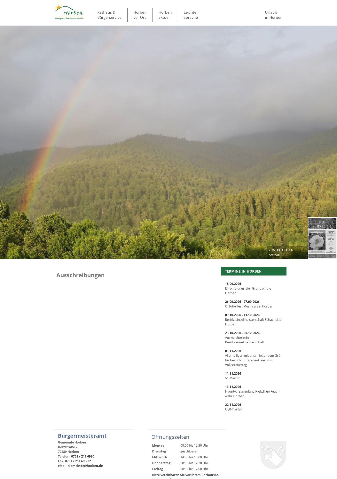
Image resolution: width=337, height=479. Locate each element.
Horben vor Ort (140, 15)
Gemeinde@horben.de (85, 466)
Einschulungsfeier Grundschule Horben (248, 288)
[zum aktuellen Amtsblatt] (322, 238)
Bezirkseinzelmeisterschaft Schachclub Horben (253, 319)
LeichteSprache (191, 15)
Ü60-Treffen (234, 407)
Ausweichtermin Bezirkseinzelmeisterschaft (244, 337)
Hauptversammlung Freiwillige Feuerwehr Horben (252, 391)
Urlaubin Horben (274, 15)
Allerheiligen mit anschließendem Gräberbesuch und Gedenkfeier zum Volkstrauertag (253, 358)
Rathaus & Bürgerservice (109, 15)
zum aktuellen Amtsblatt (281, 252)
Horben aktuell (165, 15)
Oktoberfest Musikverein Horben (249, 303)
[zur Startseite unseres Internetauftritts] (69, 19)
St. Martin (233, 375)
